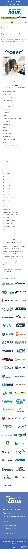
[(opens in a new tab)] (14, 17)
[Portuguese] (24, 547)
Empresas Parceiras (8, 278)
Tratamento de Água (8, 541)
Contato (19, 4)
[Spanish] (26, 547)
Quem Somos (9, 4)
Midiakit (15, 4)
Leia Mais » (3, 43)
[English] (22, 547)
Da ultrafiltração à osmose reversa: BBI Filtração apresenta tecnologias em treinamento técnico (12, 269)
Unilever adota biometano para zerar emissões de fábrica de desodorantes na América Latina (13, 262)
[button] (1, 18)
